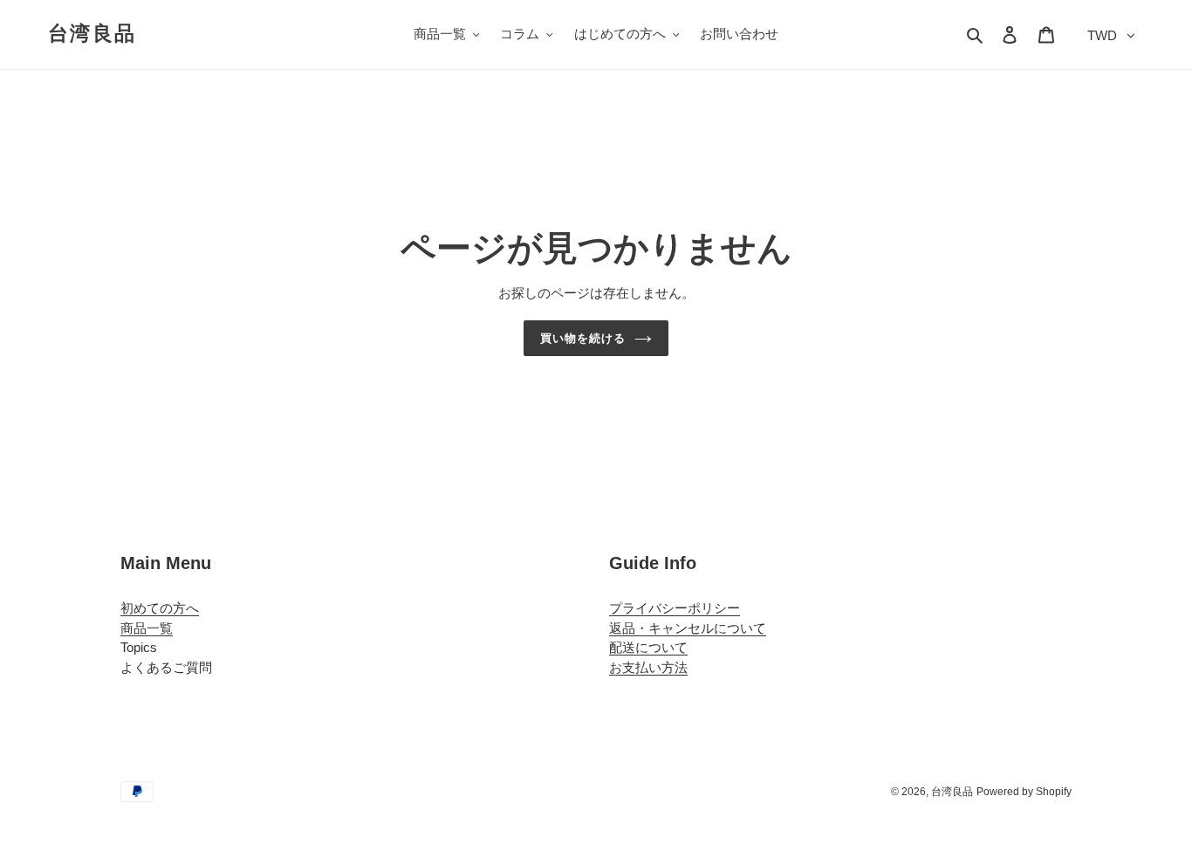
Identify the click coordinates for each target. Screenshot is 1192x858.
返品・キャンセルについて (687, 628)
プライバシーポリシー (674, 608)
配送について (648, 647)
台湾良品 (92, 33)
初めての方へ (159, 608)
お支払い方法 (648, 667)
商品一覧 (146, 628)
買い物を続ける (583, 338)
